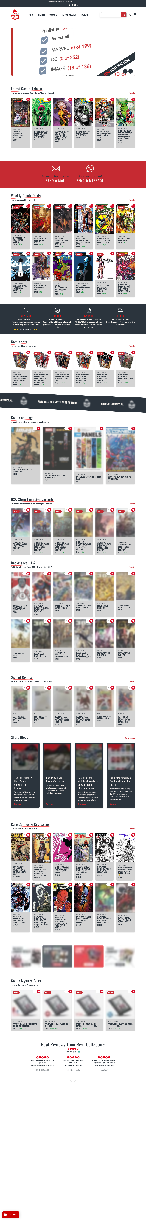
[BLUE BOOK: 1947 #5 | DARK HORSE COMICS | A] (20, 266)
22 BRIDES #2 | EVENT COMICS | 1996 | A (62, 607)
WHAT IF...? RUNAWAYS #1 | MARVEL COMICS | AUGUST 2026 (19, 135)
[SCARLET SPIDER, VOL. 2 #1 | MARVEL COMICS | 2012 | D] (125, 898)
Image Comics (17, 236)
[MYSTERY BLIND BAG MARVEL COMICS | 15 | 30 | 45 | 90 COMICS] (88, 1004)
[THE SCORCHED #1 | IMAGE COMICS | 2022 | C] (20, 218)
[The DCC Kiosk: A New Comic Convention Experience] (25, 757)
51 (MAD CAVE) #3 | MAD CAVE (124, 654)
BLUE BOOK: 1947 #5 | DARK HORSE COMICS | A (20, 288)
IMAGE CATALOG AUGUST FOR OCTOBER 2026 (22, 471)
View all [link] (131, 93)
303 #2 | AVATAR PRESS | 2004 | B (124, 606)
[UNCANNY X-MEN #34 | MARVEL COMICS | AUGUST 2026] (83, 112)
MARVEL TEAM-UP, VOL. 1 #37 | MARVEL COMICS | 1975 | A (104, 240)
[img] (73, 1048)
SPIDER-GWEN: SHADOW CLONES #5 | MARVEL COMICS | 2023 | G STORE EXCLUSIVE (41, 546)
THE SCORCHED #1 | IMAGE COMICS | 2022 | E (40, 240)
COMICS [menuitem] (31, 15)
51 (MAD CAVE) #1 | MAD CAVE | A (103, 654)
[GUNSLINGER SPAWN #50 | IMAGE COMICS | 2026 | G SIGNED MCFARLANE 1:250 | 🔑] (125, 847)
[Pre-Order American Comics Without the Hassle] (121, 757)
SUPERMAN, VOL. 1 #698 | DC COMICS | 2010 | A (19, 718)
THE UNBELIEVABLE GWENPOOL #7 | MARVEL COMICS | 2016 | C (103, 288)
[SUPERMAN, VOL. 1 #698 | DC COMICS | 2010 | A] (20, 698)
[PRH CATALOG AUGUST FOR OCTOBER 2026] (88, 449)
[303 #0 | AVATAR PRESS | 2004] (104, 586)
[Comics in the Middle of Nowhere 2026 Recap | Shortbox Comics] (89, 757)
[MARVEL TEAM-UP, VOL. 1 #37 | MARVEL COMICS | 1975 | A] (104, 219)
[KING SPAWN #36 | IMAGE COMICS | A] (125, 218)
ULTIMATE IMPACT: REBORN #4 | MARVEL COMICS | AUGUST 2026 (104, 135)
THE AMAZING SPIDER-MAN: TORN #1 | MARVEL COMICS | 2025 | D (62, 719)
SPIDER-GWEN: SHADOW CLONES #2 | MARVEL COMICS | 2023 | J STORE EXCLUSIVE (83, 546)
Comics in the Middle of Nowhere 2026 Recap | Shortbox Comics (88, 783)
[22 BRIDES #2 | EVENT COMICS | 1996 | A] (62, 586)
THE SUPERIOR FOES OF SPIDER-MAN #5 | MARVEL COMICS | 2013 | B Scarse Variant (83, 871)
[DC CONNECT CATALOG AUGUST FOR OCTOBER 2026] (120, 449)
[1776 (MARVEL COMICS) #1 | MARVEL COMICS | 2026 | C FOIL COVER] (41, 586)
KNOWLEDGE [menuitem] (84, 15)
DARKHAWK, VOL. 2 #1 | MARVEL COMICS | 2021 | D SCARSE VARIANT (83, 920)
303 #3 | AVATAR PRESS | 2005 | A (18, 654)
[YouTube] (75, 5)
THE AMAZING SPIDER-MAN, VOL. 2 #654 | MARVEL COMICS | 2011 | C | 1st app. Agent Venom (41, 921)
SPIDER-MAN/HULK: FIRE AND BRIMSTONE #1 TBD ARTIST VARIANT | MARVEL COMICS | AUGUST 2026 (125, 135)
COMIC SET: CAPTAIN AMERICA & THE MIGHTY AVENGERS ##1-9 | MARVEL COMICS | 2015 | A (41, 378)
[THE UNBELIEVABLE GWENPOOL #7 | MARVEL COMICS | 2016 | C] (104, 266)
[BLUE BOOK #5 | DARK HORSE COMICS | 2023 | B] (83, 266)
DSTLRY (36, 714)
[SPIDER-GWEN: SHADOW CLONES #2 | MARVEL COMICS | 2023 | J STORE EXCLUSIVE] (83, 522)
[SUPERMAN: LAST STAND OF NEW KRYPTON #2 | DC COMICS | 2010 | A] (125, 698)
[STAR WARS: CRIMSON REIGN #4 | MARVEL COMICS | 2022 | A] (62, 218)
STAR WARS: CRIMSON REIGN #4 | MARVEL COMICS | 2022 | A (62, 241)
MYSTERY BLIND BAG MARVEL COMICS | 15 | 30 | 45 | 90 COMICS (87, 1025)
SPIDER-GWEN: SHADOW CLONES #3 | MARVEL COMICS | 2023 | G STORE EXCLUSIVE (62, 546)
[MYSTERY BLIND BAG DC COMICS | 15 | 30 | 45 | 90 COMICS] (120, 1004)
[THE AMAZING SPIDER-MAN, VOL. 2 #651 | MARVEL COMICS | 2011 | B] (20, 897)
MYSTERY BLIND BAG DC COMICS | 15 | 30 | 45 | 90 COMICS (120, 1025)
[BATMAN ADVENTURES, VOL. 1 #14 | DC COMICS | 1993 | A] (62, 266)
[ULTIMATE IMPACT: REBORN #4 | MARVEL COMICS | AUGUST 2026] (104, 112)
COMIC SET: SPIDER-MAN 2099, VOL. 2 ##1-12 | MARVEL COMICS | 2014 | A (83, 377)
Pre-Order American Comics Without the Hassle (120, 781)
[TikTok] (78, 5)
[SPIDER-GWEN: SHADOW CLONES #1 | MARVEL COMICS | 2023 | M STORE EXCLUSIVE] (104, 522)
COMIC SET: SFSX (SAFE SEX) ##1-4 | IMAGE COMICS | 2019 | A (125, 377)
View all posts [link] (129, 738)
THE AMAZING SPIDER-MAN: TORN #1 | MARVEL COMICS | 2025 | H (83, 719)
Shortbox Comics (18, 467)
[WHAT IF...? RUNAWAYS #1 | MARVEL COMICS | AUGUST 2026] (20, 112)
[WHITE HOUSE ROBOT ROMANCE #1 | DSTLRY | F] (41, 698)
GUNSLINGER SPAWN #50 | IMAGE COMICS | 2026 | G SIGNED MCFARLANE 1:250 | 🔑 (125, 871)
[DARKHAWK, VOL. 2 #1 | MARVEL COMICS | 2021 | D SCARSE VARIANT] (83, 897)
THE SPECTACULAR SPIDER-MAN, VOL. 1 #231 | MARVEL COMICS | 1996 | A (124, 288)
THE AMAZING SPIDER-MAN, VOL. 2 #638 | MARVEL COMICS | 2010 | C (104, 870)
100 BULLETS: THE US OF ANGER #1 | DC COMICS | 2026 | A (20, 608)
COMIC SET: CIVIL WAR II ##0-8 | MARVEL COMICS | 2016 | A (103, 377)
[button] (71, 1080)
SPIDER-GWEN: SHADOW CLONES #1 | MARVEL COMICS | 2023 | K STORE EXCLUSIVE (125, 546)
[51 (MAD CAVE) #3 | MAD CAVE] (125, 633)
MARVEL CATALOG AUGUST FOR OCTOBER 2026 (55, 476)
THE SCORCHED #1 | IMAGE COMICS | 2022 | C (19, 240)
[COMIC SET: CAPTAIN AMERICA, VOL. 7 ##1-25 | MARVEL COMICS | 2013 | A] (62, 360)
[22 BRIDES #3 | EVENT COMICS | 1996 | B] (83, 586)
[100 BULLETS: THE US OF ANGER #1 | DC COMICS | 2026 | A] (20, 586)
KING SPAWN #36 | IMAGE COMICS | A (124, 239)
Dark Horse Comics (19, 283)
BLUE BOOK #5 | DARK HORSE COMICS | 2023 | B (83, 288)
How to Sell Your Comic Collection (55, 779)
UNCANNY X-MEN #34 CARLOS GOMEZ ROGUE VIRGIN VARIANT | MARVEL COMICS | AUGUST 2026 (62, 136)
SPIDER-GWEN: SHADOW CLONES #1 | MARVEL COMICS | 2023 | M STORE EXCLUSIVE (104, 546)
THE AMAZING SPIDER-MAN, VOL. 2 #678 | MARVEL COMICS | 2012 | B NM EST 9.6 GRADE (40, 871)
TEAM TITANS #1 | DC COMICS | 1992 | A (104, 717)
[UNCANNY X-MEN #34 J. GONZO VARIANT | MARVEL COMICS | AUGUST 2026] (41, 112)
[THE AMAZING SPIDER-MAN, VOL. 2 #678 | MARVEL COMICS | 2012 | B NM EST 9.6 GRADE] (41, 847)
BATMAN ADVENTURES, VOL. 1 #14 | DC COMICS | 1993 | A (62, 289)
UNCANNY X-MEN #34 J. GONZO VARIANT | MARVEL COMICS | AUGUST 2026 (41, 134)
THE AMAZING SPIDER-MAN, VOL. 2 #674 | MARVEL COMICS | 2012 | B (104, 920)
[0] (133, 14)
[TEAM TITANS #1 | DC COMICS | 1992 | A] (104, 698)
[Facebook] (69, 5)
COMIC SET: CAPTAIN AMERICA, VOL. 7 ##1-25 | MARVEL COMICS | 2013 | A (62, 377)
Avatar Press (101, 603)
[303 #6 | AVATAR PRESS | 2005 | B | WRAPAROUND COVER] (83, 633)
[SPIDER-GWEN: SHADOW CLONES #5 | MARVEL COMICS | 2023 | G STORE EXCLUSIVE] (41, 522)
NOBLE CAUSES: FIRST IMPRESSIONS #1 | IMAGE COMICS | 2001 (83, 241)
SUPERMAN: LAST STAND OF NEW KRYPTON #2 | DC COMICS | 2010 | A (124, 719)
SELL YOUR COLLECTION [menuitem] (69, 15)
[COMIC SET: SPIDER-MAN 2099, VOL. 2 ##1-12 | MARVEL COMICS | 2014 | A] (83, 360)
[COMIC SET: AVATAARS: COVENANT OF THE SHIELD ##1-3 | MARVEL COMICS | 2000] (20, 360)
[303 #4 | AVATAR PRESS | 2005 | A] (41, 634)
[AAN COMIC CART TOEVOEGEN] (28, 99)
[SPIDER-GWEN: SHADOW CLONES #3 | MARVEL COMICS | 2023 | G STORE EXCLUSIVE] (62, 522)
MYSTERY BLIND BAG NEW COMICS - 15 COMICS (57, 1025)
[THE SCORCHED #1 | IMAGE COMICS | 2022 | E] (41, 218)
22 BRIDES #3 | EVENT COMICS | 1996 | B (83, 607)
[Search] (123, 14)
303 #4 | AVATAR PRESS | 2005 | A (40, 655)
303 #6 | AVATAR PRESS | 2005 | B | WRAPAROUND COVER (83, 655)
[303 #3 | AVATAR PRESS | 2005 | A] (20, 633)
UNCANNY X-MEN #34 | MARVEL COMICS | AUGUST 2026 (83, 133)
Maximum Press (38, 283)
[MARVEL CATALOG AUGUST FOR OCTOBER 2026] (57, 448)
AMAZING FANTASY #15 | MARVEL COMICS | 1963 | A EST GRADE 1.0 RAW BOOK (19, 870)
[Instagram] (72, 5)
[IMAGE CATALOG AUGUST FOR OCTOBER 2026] (25, 446)
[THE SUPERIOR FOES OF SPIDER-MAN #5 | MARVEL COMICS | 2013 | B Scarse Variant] (83, 847)
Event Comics (59, 604)
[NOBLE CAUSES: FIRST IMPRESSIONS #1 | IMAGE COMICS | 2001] (83, 218)
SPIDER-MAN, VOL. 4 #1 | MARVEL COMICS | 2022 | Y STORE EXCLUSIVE (20, 545)
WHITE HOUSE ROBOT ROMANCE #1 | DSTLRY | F (41, 718)
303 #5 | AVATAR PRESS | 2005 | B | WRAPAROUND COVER (62, 655)
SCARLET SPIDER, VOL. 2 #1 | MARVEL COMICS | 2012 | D (124, 920)
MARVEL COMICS (17, 129)
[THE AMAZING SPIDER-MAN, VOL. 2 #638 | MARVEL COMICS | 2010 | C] (104, 847)
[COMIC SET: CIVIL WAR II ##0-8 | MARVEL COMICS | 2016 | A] (104, 360)
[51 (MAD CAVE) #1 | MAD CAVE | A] (104, 633)
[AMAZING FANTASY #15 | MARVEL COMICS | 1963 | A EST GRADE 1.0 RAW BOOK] (20, 847)
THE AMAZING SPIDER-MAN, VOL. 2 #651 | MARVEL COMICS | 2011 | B (19, 919)
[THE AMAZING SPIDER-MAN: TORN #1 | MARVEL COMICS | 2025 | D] (62, 698)
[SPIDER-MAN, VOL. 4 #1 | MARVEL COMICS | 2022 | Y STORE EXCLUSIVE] (20, 522)
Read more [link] (17, 804)
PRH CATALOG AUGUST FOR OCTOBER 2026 (88, 478)
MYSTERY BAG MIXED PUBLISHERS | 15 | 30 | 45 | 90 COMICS (25, 1025)
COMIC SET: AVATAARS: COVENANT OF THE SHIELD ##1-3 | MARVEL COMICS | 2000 (20, 378)
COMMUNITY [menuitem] (53, 15)
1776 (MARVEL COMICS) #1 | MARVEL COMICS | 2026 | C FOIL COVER (41, 609)
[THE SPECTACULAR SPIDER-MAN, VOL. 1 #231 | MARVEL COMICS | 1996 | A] (125, 266)
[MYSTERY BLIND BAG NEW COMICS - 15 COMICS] (57, 1004)
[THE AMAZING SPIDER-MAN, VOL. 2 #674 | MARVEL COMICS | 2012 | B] (104, 897)
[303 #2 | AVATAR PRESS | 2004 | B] (125, 586)
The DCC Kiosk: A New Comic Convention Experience (23, 783)
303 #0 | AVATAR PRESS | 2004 (102, 607)
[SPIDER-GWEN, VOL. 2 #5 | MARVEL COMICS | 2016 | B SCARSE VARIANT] (62, 847)
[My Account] (130, 14)
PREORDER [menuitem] (41, 15)
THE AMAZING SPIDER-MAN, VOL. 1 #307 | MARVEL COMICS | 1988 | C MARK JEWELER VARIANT (61, 922)
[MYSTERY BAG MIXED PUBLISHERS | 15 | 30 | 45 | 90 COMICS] (25, 1004)
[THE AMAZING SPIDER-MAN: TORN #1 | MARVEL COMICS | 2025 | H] (83, 698)
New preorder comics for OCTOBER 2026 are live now (61, 2)
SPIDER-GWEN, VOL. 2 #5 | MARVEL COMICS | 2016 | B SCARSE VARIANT (62, 870)
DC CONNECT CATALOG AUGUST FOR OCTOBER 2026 (120, 478)
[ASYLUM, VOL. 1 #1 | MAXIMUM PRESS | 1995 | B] (41, 266)
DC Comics (58, 283)
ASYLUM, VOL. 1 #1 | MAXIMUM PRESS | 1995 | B (40, 288)
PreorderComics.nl (44, 422)
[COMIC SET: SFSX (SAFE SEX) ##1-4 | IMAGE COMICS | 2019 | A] (125, 360)
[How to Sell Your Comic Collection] (57, 757)
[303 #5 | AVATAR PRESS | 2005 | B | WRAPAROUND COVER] (62, 633)
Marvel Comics (59, 236)
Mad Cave (100, 651)
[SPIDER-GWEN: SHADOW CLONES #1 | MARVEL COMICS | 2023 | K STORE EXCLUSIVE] (125, 522)
